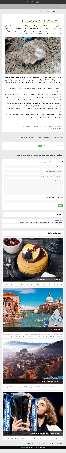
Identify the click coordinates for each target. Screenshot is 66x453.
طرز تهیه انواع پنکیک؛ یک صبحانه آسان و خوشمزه (48, 279)
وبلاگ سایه (59, 443)
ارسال (60, 205)
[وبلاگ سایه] (33, 2)
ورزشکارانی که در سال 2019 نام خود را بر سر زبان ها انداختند (45, 433)
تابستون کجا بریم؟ (55, 329)
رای (40, 145)
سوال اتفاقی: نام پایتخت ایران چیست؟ (53, 197)
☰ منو (62, 6)
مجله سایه (59, 225)
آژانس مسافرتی (58, 220)
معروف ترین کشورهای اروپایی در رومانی (50, 381)
